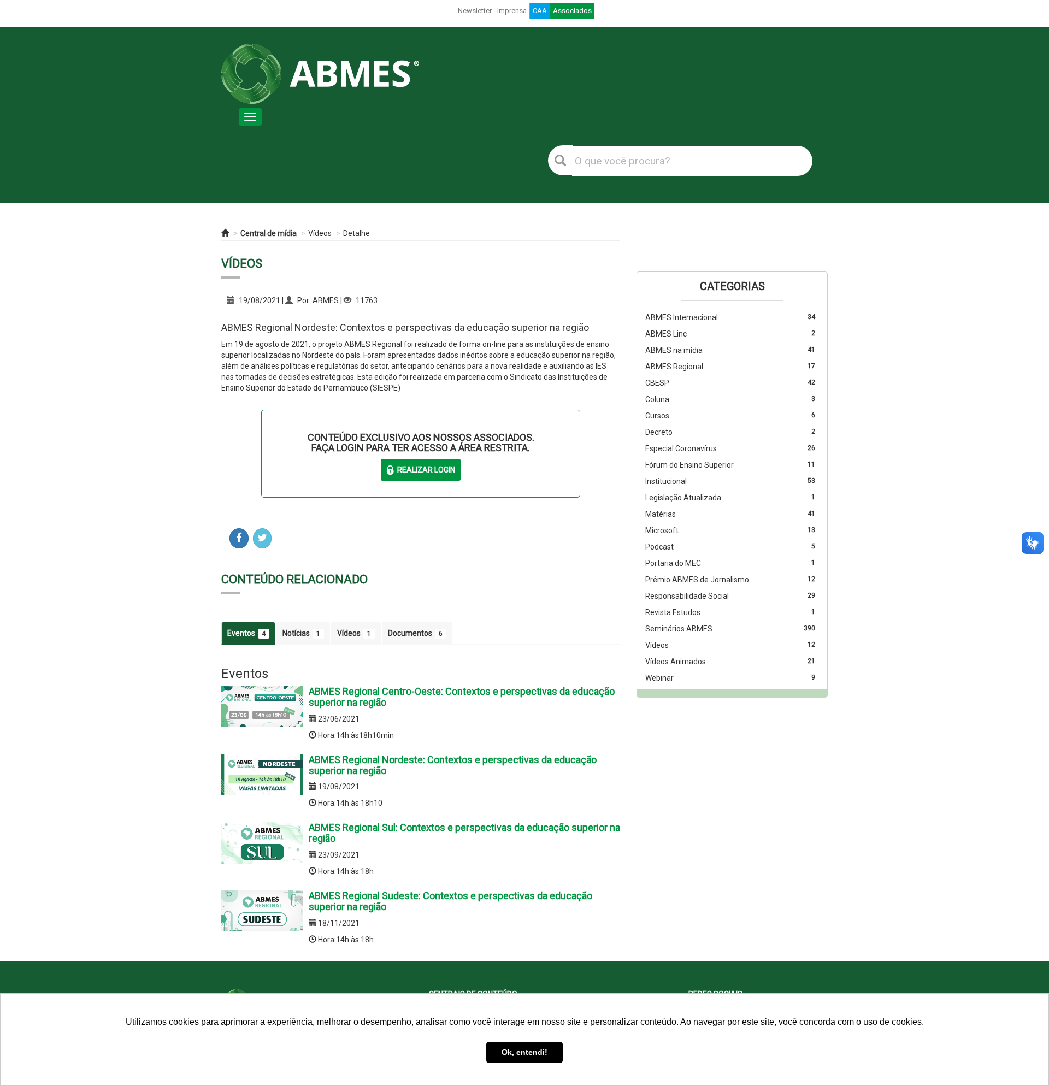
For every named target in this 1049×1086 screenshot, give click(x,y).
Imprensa (512, 11)
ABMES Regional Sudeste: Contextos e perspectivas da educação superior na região (450, 901)
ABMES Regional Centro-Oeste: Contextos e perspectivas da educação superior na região (462, 697)
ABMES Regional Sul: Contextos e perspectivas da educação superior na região (464, 833)
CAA (540, 11)
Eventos (246, 633)
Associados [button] (572, 11)
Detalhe (356, 233)
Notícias (301, 633)
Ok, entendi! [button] (524, 1052)
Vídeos (320, 233)
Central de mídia (268, 233)
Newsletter (475, 11)
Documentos (415, 633)
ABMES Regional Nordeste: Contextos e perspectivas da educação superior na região (453, 765)
